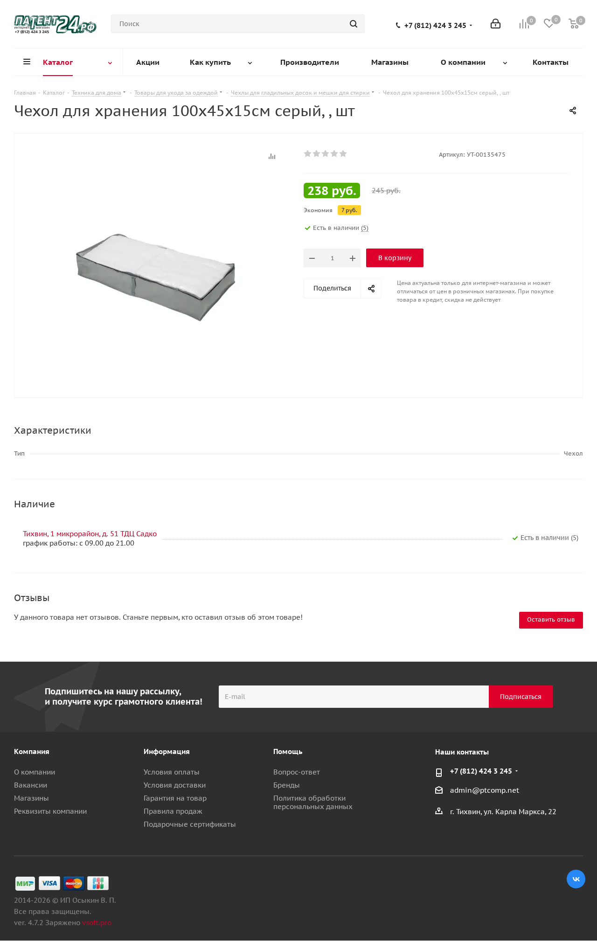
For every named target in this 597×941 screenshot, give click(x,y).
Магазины (31, 798)
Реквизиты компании (50, 811)
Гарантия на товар (175, 798)
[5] (343, 154)
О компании (34, 772)
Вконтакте (576, 879)
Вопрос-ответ (296, 772)
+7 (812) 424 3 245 (435, 25)
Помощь (287, 751)
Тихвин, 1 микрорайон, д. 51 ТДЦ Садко (90, 533)
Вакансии (30, 785)
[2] (316, 154)
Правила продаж (173, 811)
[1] (308, 154)
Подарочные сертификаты (190, 824)
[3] (325, 154)
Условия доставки (175, 785)
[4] (334, 154)
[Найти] (353, 23)
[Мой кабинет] (495, 23)
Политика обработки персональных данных (313, 802)
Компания (31, 751)
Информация (167, 751)
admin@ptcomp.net (484, 790)
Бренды (286, 785)
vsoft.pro (96, 922)
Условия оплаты (172, 772)
